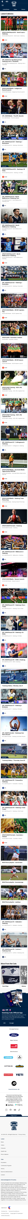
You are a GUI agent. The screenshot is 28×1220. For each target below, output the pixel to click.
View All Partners (13, 1089)
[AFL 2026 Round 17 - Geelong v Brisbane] (14, 702)
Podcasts (3, 1148)
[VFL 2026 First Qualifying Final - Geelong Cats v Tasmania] (14, 57)
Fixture (23, 9)
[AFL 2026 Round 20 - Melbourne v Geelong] (14, 548)
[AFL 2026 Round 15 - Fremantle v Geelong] (14, 777)
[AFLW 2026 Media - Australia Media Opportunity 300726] (14, 467)
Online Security (5, 1215)
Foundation (3, 1162)
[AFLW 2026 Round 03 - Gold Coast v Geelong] (14, 29)
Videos (2, 1145)
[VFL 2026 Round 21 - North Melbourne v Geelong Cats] (14, 193)
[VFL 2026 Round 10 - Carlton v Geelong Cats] (14, 946)
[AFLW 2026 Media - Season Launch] (14, 575)
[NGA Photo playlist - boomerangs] (14, 875)
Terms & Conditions (14, 1211)
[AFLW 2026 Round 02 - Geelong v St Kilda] (14, 166)
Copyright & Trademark (16, 1213)
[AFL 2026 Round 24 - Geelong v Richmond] (14, 138)
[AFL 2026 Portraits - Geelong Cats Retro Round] (14, 729)
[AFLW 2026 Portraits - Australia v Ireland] (14, 831)
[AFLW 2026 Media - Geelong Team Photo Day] (14, 495)
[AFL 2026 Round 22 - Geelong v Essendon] (14, 279)
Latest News (6, 9)
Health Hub (3, 1151)
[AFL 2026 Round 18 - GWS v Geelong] (14, 655)
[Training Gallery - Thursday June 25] (14, 753)
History (2, 1168)
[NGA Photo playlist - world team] (14, 855)
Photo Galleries (4, 1154)
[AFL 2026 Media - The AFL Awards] (14, 111)
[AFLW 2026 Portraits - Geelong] (14, 521)
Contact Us (4, 1211)
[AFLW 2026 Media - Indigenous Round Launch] (14, 85)
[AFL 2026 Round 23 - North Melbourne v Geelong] (14, 222)
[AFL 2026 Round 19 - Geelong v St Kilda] (14, 629)
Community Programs (6, 1165)
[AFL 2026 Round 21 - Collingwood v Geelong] (14, 439)
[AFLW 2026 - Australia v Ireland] (14, 331)
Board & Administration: (7, 1171)
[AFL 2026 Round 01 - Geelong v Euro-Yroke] (14, 601)
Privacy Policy (22, 1134)
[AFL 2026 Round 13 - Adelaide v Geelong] (14, 918)
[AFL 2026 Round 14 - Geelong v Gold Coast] (14, 804)
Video (15, 9)
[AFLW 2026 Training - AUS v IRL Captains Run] (14, 384)
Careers (3, 1174)
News (2, 1142)
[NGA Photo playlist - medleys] (14, 894)
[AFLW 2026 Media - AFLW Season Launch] (14, 356)
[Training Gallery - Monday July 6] (14, 678)
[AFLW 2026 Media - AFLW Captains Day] (14, 306)
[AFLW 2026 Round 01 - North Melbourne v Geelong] (14, 251)
